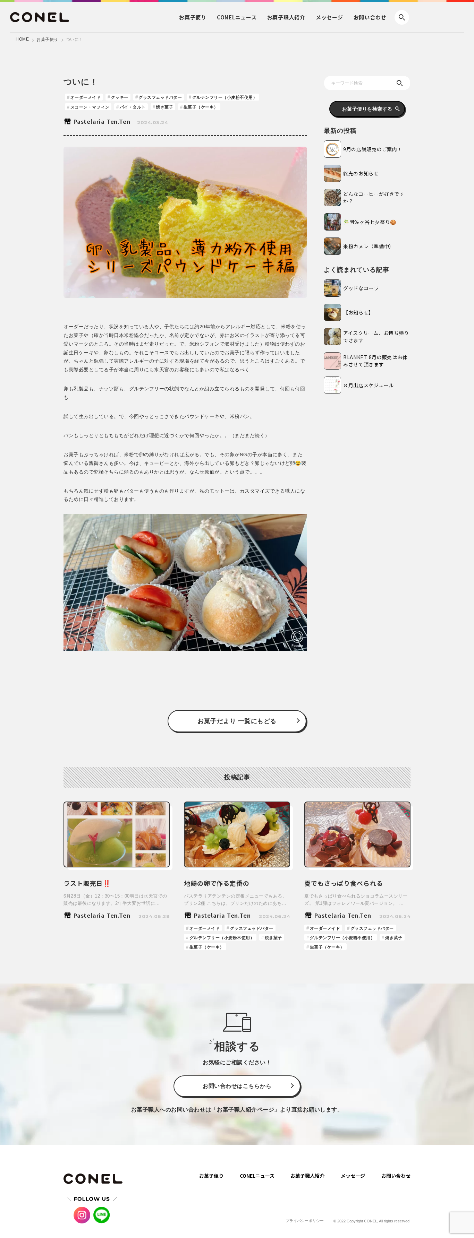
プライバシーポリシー (305, 1221)
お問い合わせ (370, 17)
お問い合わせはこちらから (237, 1086)
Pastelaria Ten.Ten (102, 121)
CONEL (237, 17)
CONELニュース (257, 1175)
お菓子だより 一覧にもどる (237, 721)
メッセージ (329, 17)
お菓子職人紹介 (307, 1175)
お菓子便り (47, 39)
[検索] (400, 83)
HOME (22, 39)
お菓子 (192, 17)
